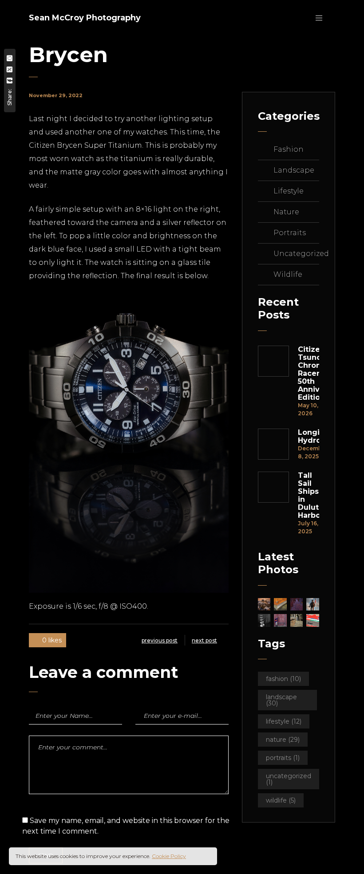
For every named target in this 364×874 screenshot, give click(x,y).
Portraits (289, 232)
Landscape (293, 170)
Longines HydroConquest (308, 437)
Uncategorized (301, 253)
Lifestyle (288, 191)
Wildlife (287, 274)
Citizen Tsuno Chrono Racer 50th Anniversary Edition (308, 374)
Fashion (288, 149)
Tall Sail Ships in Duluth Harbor (308, 496)
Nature (286, 212)
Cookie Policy (169, 856)
